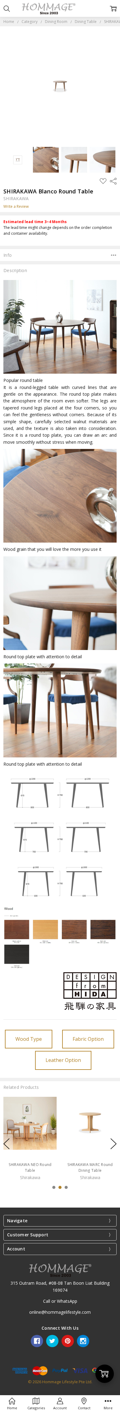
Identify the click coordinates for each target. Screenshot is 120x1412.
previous (6, 1143)
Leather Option (63, 1060)
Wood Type (28, 1039)
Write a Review (16, 206)
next (113, 1143)
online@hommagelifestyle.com (60, 1312)
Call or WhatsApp (60, 1301)
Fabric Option (88, 1039)
